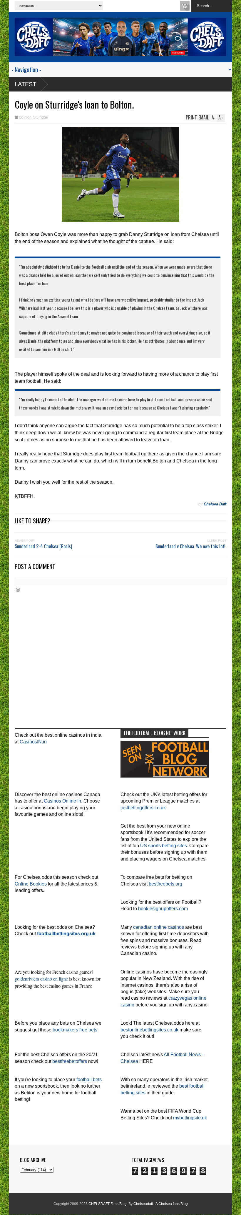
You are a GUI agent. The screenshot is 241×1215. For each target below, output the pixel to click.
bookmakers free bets (75, 1029)
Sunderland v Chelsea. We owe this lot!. (190, 546)
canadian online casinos (158, 927)
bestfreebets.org (165, 883)
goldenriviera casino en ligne (41, 979)
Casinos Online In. (63, 800)
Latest (25, 84)
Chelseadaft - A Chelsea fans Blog (160, 1204)
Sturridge (40, 117)
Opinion (25, 117)
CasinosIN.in (33, 741)
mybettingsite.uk (190, 1117)
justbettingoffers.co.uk (143, 807)
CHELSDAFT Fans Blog (107, 1204)
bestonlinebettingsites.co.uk (149, 1029)
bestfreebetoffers (69, 1061)
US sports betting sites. (164, 845)
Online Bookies (31, 883)
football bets (89, 1079)
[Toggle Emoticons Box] (18, 590)
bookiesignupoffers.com (163, 908)
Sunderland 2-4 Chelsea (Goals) (43, 546)
